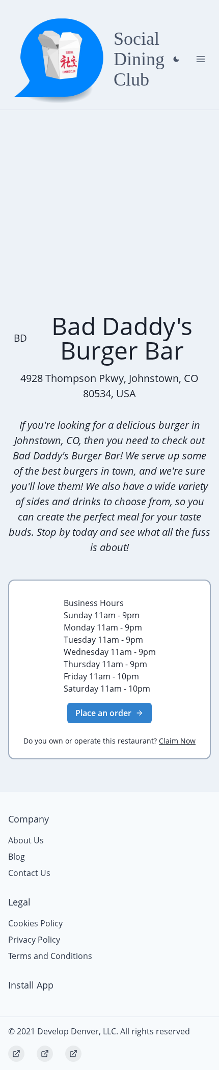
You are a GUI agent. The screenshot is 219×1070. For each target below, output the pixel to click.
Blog (16, 856)
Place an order (103, 713)
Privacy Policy (34, 939)
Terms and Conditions (50, 956)
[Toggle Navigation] (200, 59)
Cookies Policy (35, 923)
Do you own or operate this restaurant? (109, 741)
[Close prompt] (176, 59)
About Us (26, 840)
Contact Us (29, 873)
